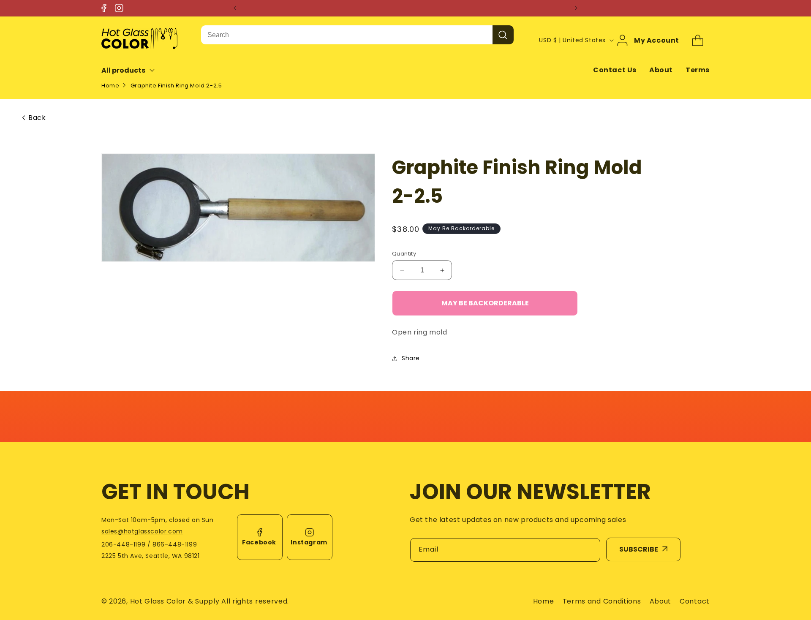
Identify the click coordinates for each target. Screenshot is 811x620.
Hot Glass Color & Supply (175, 601)
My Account (656, 40)
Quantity (404, 254)
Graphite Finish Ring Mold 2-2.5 (176, 86)
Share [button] (411, 358)
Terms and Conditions (602, 601)
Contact (695, 601)
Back (37, 118)
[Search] (503, 34)
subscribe (638, 549)
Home (110, 86)
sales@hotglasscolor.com (142, 531)
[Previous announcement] (235, 8)
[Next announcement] (576, 8)
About (661, 70)
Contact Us (615, 70)
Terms (698, 70)
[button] (133, 70)
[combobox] (347, 34)
